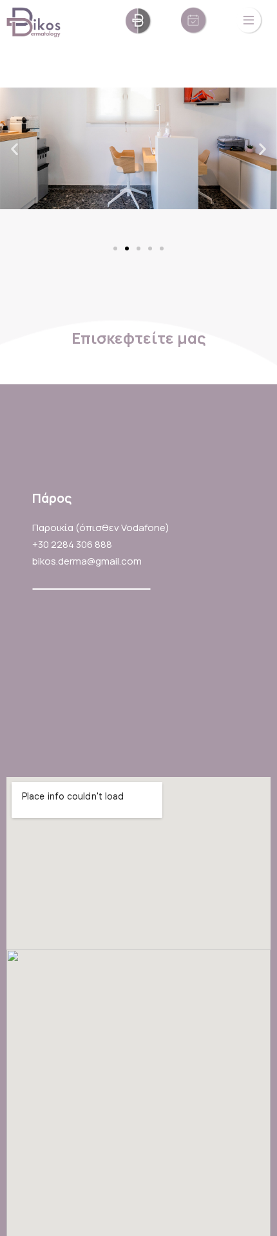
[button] (115, 259)
